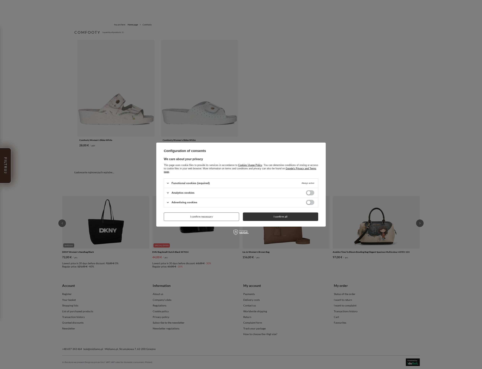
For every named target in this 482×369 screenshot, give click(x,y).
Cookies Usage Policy (250, 164)
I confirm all (281, 216)
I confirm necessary (201, 216)
